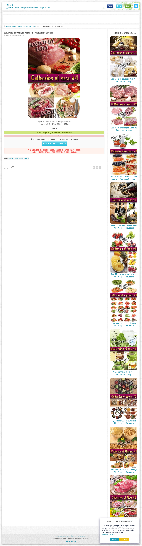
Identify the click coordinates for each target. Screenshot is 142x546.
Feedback (73, 541)
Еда (9, 158)
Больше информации (108, 535)
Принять (114, 539)
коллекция (13, 158)
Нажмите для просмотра (54, 143)
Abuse (68, 541)
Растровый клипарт (18, 35)
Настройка (124, 539)
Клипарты (8, 35)
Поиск (110, 6)
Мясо (17, 158)
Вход (127, 6)
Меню (119, 6)
